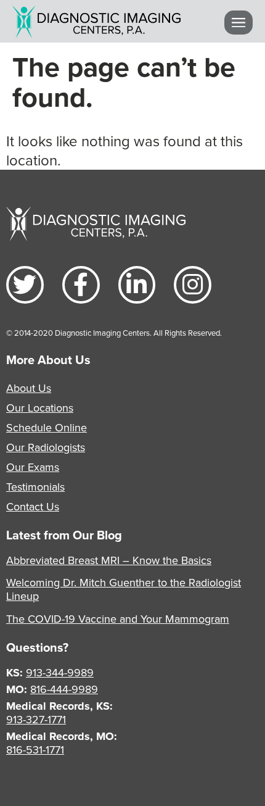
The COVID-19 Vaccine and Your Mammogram (117, 618)
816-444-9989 (64, 689)
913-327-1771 (36, 719)
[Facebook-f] (81, 285)
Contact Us (32, 506)
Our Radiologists (45, 447)
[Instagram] (192, 285)
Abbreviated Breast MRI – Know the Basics (108, 560)
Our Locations (39, 407)
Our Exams (32, 467)
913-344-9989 (60, 672)
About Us (28, 388)
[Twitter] (25, 285)
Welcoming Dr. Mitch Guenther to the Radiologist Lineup (123, 589)
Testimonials (35, 486)
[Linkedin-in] (137, 285)
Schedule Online (46, 427)
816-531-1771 (35, 749)
